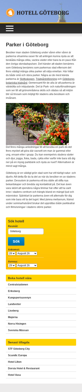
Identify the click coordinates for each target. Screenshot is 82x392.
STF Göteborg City (19, 348)
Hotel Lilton (14, 361)
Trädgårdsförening (46, 79)
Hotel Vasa (14, 374)
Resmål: (13, 226)
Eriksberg (14, 291)
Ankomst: (14, 249)
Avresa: (13, 261)
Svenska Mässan (18, 330)
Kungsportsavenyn (19, 297)
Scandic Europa (17, 355)
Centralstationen (18, 284)
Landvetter (14, 304)
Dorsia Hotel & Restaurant (24, 368)
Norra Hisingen (17, 323)
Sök (16, 241)
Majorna (13, 317)
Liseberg (13, 310)
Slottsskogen (27, 79)
